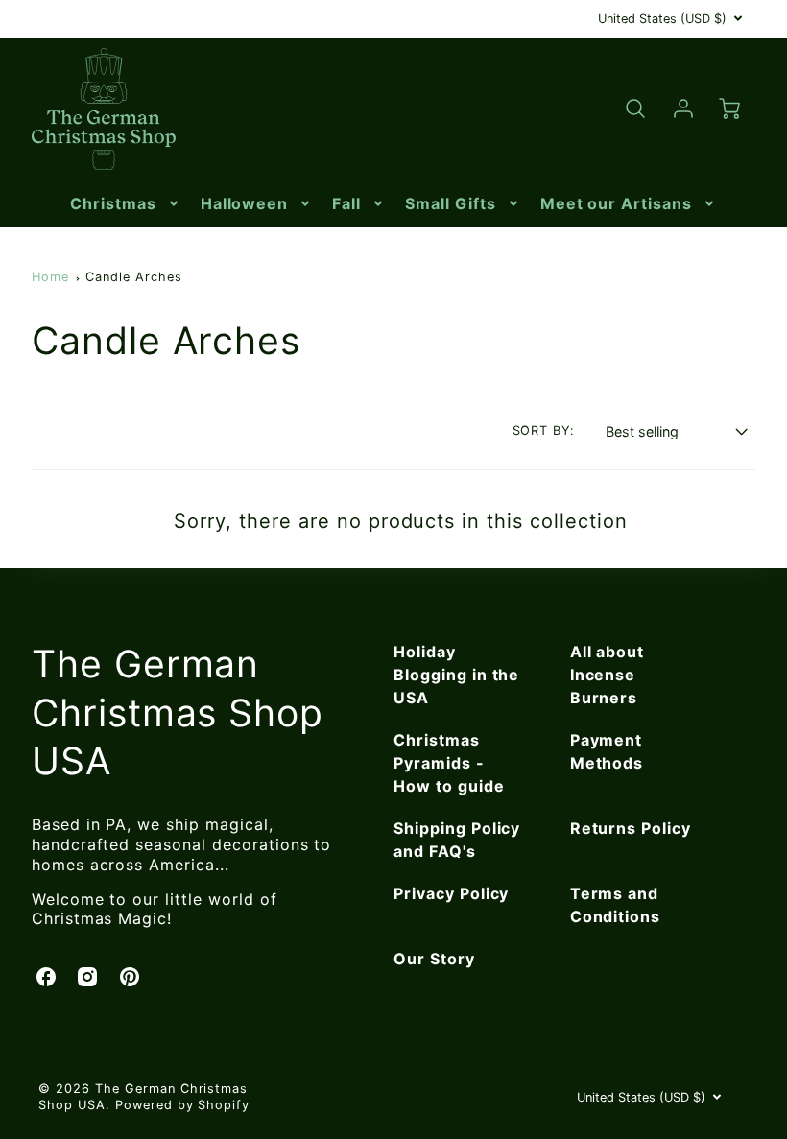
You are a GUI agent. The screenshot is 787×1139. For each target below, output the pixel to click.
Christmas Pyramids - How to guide (449, 762)
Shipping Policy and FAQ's (457, 840)
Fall (346, 203)
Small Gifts (450, 203)
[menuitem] (125, 204)
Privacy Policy (451, 893)
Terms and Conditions (615, 905)
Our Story (434, 958)
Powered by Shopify (182, 1105)
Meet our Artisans (616, 203)
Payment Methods (607, 751)
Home (50, 277)
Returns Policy (630, 828)
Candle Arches (133, 277)
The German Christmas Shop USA (177, 712)
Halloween (245, 203)
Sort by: (544, 430)
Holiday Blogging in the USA (456, 674)
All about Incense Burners (607, 674)
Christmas (113, 203)
